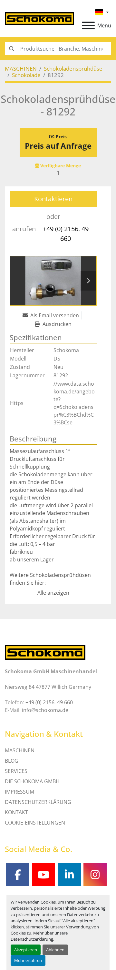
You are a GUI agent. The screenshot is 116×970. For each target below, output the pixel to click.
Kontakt (16, 812)
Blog (11, 760)
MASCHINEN (19, 750)
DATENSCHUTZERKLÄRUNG (38, 802)
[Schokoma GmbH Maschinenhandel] (45, 652)
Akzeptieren (25, 950)
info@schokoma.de (45, 710)
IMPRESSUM (19, 791)
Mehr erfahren (28, 960)
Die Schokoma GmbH (32, 781)
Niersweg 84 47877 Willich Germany (48, 686)
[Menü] (88, 25)
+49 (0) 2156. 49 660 (66, 233)
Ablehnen (55, 950)
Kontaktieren (53, 198)
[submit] (11, 48)
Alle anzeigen (53, 592)
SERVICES (16, 771)
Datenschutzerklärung (32, 939)
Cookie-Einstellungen (35, 822)
